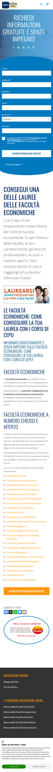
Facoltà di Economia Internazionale (23, 503)
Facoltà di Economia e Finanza (21, 494)
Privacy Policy (11, 687)
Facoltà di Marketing (16, 552)
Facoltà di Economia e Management (24, 498)
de (24, 47)
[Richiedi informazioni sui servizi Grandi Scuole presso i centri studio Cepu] (26, 630)
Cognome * (6, 80)
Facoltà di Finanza (15, 512)
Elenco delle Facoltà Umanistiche (20, 727)
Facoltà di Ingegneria (16, 526)
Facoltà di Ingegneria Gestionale (22, 530)
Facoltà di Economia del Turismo (22, 485)
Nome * (5, 68)
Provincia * (6, 114)
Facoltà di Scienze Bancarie (19, 566)
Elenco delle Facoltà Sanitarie (18, 717)
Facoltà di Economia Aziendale (21, 480)
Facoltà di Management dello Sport (23, 547)
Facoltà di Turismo (15, 575)
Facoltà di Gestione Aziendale (21, 517)
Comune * (6, 126)
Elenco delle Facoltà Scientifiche (20, 722)
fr (34, 47)
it (13, 47)
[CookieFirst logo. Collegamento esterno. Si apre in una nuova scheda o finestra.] (3, 742)
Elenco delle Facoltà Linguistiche (20, 712)
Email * (5, 103)
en (18, 47)
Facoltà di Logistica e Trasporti (21, 543)
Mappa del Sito (11, 681)
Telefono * (6, 91)
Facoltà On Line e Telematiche (21, 579)
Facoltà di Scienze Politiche (19, 570)
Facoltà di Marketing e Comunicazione (25, 556)
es (29, 47)
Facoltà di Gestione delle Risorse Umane (26, 521)
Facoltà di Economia (16, 475)
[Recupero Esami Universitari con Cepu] (9, 5)
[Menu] (47, 4)
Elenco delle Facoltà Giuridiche (19, 706)
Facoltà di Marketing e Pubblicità (22, 561)
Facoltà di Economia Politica (20, 507)
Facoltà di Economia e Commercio (23, 489)
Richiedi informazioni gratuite (26, 591)
